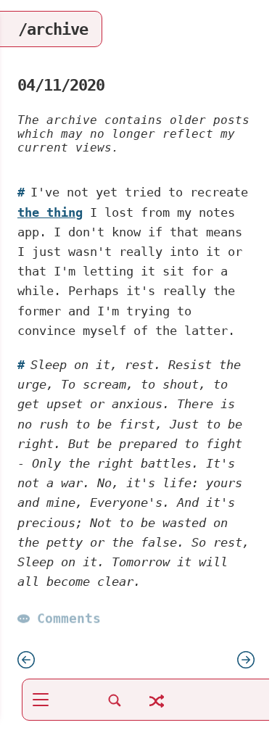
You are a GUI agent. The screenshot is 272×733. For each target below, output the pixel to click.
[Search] (114, 708)
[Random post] (156, 709)
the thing (50, 212)
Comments (69, 618)
